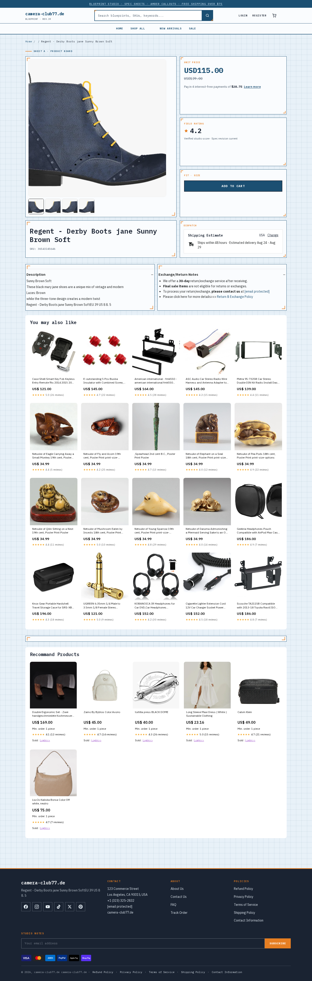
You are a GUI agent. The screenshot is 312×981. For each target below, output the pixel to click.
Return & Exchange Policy (235, 297)
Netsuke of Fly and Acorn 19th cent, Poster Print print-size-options (102, 456)
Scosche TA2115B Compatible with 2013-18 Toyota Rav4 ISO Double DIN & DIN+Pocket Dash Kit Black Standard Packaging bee (258, 606)
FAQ (173, 905)
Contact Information (248, 920)
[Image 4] (87, 206)
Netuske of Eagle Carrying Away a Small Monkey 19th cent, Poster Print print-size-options (53, 456)
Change (272, 235)
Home (119, 28)
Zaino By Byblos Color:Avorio (102, 712)
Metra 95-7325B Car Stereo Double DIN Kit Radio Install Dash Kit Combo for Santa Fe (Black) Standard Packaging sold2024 (258, 381)
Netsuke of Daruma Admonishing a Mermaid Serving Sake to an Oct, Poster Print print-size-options (207, 531)
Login (243, 15)
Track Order (179, 913)
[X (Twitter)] (69, 906)
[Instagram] (36, 906)
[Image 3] (70, 206)
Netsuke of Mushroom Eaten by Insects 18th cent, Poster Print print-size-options (102, 531)
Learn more (252, 87)
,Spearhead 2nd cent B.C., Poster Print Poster (155, 455)
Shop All (137, 28)
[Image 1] (36, 206)
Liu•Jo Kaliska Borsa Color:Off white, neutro (51, 801)
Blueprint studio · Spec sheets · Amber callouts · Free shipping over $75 (155, 3)
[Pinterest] (80, 906)
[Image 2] (53, 206)
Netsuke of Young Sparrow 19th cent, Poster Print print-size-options (154, 531)
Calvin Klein (245, 712)
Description (35, 274)
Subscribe (278, 943)
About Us (177, 889)
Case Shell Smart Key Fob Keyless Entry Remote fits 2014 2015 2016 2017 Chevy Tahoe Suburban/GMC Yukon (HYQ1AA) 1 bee (53, 381)
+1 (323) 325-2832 (120, 901)
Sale (192, 28)
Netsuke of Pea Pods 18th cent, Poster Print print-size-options (256, 455)
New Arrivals (171, 28)
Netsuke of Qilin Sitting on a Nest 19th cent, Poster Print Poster (52, 530)
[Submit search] (207, 15)
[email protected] (257, 291)
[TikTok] (58, 906)
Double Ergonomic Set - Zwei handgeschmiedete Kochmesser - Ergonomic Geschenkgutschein (53, 714)
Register (259, 15)
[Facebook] (25, 906)
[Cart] (274, 15)
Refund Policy (243, 889)
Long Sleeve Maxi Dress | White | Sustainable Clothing (206, 713)
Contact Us (179, 897)
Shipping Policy (244, 913)
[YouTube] (47, 906)
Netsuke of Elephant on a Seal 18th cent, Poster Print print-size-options (206, 456)
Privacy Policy (243, 897)
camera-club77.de (44, 15)
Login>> (45, 740)
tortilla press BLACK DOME (151, 712)
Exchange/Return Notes (178, 274)
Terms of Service (246, 905)
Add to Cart (233, 186)
